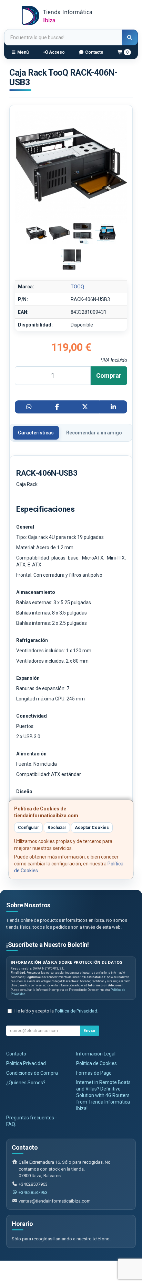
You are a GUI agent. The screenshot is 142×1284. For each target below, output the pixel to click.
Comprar (108, 375)
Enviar (89, 1030)
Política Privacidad (26, 1063)
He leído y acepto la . (56, 1011)
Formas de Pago (94, 1073)
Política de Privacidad (76, 1011)
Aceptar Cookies (92, 827)
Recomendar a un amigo (94, 432)
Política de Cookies (96, 1063)
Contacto (93, 52)
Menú (22, 52)
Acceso (56, 52)
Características (36, 432)
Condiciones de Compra (32, 1073)
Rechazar (57, 827)
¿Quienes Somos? (25, 1082)
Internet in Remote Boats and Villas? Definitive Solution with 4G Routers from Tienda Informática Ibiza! (103, 1095)
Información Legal (95, 1053)
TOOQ (77, 286)
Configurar (28, 827)
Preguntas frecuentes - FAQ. (31, 1121)
